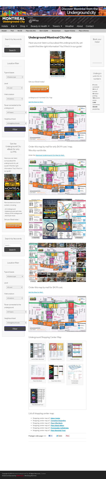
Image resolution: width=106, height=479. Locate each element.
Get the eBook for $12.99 (57, 76)
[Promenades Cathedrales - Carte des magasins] (75, 379)
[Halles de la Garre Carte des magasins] (75, 357)
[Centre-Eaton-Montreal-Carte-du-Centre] (37, 357)
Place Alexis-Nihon (57, 425)
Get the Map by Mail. (36, 102)
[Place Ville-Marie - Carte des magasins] (37, 379)
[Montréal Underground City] (53, 11)
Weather (69, 26)
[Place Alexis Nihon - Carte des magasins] (56, 379)
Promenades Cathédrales (60, 428)
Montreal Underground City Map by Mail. (50, 155)
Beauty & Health (39, 26)
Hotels (5, 26)
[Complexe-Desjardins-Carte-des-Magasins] (56, 357)
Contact (90, 26)
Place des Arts (31, 31)
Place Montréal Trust (58, 430)
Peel (12, 31)
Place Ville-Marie (56, 423)
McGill (20, 31)
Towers (56, 26)
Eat (12, 26)
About (80, 26)
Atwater (4, 31)
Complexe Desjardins (58, 421)
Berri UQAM (44, 31)
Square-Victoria (69, 31)
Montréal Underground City (20, 473)
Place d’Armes (84, 31)
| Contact (43, 473)
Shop (22, 26)
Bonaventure (56, 31)
